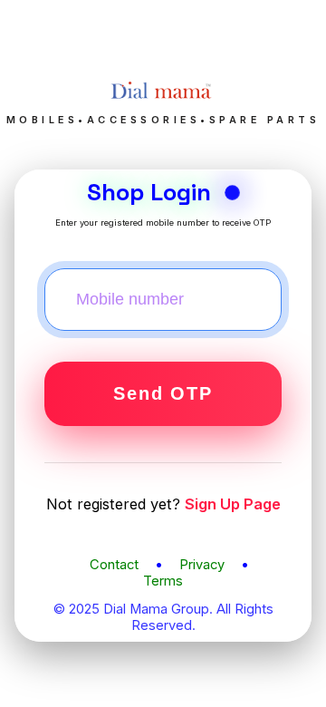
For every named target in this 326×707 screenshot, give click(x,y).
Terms (163, 581)
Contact (114, 565)
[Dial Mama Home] (163, 104)
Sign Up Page (233, 504)
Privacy (202, 565)
